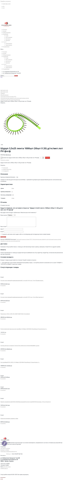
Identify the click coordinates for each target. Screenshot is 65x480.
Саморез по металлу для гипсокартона (10, 99)
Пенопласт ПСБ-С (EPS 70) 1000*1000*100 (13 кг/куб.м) (15, 314)
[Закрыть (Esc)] (1, 477)
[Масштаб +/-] (4, 477)
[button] (32, 49)
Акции (4, 31)
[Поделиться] (2, 477)
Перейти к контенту (6, 1)
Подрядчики (6, 46)
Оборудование (6, 32)
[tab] (33, 168)
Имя (2, 229)
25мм (12, 188)
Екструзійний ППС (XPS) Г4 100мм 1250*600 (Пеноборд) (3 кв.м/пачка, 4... (20, 362)
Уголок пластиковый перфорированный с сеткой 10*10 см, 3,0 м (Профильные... (22, 280)
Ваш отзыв (4, 226)
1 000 (12, 195)
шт (12, 191)
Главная (3, 93)
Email (2, 231)
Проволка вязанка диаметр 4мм (9, 418)
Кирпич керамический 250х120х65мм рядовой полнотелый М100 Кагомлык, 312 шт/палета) (26, 401)
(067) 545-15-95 (6, 467)
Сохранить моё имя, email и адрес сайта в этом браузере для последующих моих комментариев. (26, 234)
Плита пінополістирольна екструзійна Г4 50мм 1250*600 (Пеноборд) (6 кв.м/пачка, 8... (24, 329)
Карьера (8, 40)
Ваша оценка (4, 215)
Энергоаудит (9, 45)
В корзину (47, 157)
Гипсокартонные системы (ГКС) (8, 96)
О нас (7, 35)
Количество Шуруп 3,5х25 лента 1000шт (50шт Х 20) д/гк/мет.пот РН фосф (20, 157)
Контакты (8, 39)
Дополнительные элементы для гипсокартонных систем (15, 98)
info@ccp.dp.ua (4, 468)
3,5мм (12, 198)
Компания (5, 34)
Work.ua (8, 454)
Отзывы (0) (6, 171)
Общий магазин (4, 95)
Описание (5, 167)
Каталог (5, 29)
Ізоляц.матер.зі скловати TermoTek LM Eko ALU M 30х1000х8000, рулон (20, 345)
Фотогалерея (9, 37)
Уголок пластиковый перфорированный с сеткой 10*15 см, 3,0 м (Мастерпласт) (22, 297)
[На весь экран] (3, 477)
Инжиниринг (9, 43)
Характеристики (7, 169)
